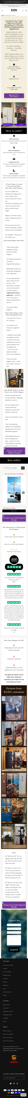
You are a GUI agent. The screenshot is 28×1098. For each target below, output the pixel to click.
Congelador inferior (7, 1014)
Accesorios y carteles (8, 965)
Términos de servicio (8, 1037)
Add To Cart (14, 511)
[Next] (23, 492)
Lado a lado (6, 1008)
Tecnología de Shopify (17, 1095)
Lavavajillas (5, 1018)
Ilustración (5, 978)
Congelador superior (8, 1011)
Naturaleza (5, 985)
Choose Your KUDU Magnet (14, 95)
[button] (2, 10)
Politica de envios (7, 1030)
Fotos (4, 988)
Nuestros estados (7, 992)
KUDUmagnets (11, 1095)
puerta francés (6, 1004)
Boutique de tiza (7, 975)
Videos (4, 1021)
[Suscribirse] (23, 1078)
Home (2, 15)
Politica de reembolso (8, 1034)
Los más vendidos (7, 971)
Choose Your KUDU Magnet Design (14, 451)
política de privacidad (8, 1041)
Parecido (5, 982)
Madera (5, 995)
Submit (14, 949)
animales (5, 968)
